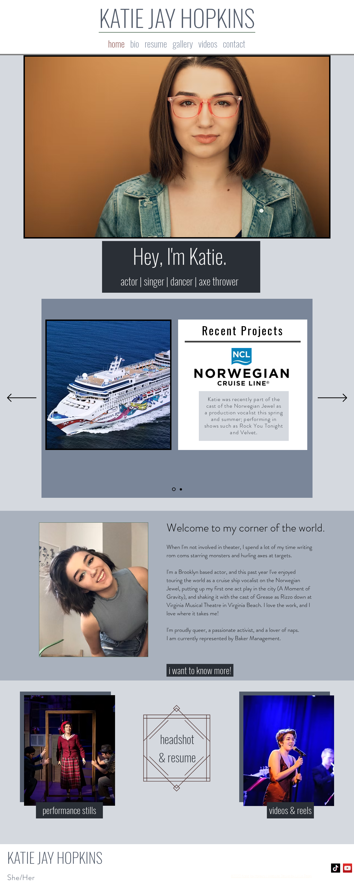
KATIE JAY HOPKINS (177, 17)
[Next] (332, 398)
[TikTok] (335, 868)
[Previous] (22, 398)
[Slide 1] (174, 489)
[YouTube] (347, 868)
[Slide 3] (181, 489)
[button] (183, 43)
